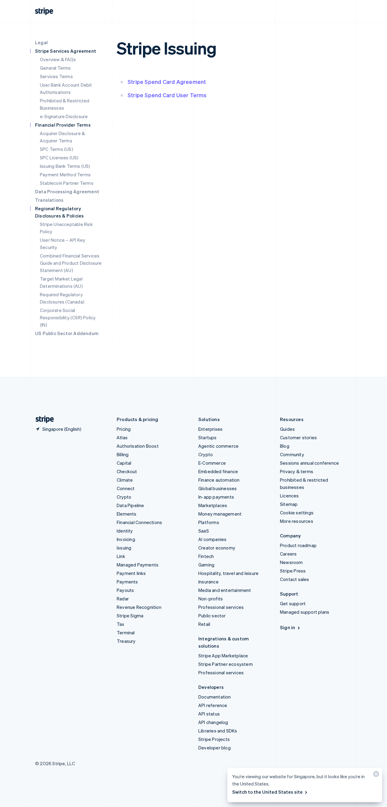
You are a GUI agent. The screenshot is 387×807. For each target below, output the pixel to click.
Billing (122, 454)
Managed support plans (304, 612)
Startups (207, 437)
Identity (125, 531)
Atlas (122, 437)
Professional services (221, 607)
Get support (293, 603)
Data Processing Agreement (67, 191)
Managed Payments (137, 565)
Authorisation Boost (138, 446)
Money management (220, 514)
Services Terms (56, 76)
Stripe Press (293, 571)
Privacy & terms (296, 471)
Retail (204, 624)
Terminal (126, 632)
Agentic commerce (218, 446)
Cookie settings (297, 513)
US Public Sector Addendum (67, 333)
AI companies (212, 539)
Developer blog (214, 748)
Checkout (127, 471)
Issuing (124, 548)
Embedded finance (218, 471)
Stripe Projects (214, 739)
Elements (127, 514)
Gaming (206, 565)
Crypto (124, 497)
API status (209, 714)
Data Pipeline (130, 505)
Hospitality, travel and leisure (228, 573)
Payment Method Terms (65, 174)
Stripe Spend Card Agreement (167, 81)
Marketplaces (212, 505)
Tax (121, 624)
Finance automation (219, 480)
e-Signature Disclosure (64, 116)
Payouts (125, 590)
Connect (126, 488)
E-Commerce (212, 463)
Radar (123, 599)
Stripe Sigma (130, 616)
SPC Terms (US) (56, 149)
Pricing (124, 429)
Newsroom (291, 562)
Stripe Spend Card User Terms (167, 94)
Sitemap (289, 504)
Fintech (206, 556)
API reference (212, 705)
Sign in (287, 627)
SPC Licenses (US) (59, 157)
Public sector (212, 616)
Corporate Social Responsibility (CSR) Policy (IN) (68, 317)
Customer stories (298, 437)
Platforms (208, 522)
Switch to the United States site (267, 792)
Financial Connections (139, 522)
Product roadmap (298, 545)
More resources (296, 521)
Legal (41, 42)
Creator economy (216, 548)
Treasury (126, 641)
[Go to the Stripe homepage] (42, 419)
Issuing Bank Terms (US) (65, 166)
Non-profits (210, 599)
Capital (124, 463)
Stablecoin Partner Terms (66, 183)
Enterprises (210, 429)
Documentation (214, 697)
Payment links (131, 573)
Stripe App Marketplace (223, 656)
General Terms (55, 68)
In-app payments (216, 497)
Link (121, 556)
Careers (288, 554)
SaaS (203, 531)
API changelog (213, 722)
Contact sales (294, 579)
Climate (125, 480)
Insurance (208, 582)
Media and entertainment (224, 590)
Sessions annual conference (309, 463)
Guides (287, 429)
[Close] (375, 775)
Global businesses (217, 488)
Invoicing (126, 539)
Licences (289, 496)
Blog (284, 446)
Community (292, 454)
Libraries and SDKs (217, 731)
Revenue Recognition (139, 607)
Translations (49, 200)
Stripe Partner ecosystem (225, 664)
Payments (127, 582)
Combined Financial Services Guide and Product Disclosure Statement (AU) (71, 263)
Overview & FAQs (58, 59)
